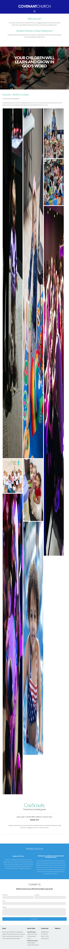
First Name (4, 894)
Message (4, 907)
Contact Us (34, 919)
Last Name (36, 894)
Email (3, 901)
